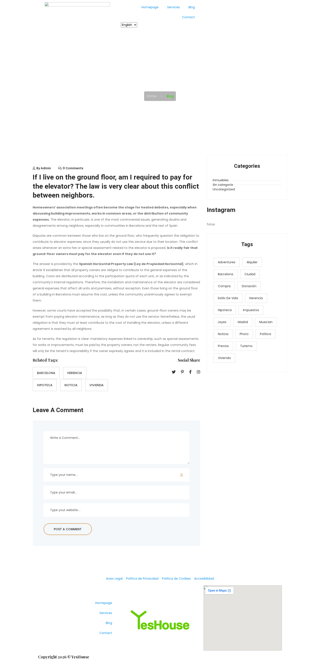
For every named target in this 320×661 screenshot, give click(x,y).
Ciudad (249, 274)
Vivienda (96, 385)
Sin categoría (223, 185)
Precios (223, 346)
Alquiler (252, 262)
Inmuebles (221, 180)
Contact (188, 17)
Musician (266, 322)
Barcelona (46, 373)
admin (46, 168)
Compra (224, 286)
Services (173, 7)
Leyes (222, 322)
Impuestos (251, 310)
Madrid (243, 322)
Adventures (226, 262)
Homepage (149, 7)
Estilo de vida (228, 298)
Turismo (246, 346)
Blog (192, 7)
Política (265, 334)
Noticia (70, 385)
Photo (244, 334)
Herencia (74, 373)
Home (151, 96)
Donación (249, 286)
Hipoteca (44, 385)
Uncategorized (224, 189)
